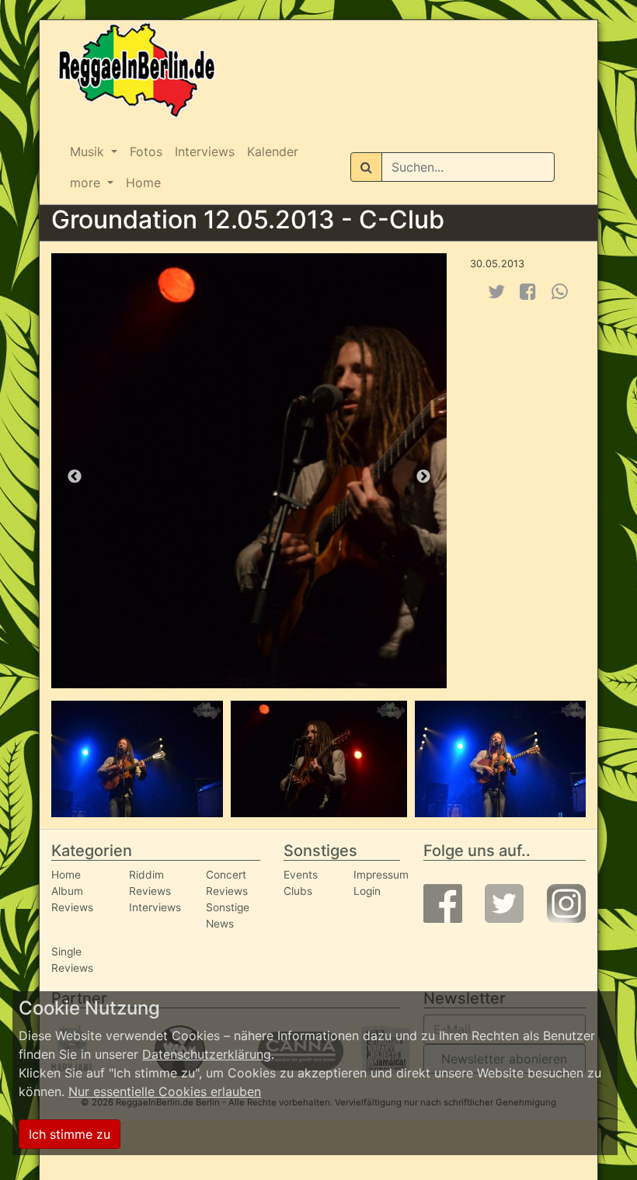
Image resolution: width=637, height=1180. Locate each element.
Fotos (146, 151)
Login (367, 891)
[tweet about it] (496, 291)
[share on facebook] (527, 291)
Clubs (298, 891)
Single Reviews (72, 959)
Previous (74, 477)
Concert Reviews (227, 882)
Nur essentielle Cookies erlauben (164, 1091)
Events (301, 874)
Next (423, 477)
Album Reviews (72, 899)
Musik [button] (89, 151)
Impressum (381, 874)
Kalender (272, 151)
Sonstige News (227, 915)
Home (143, 182)
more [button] (87, 182)
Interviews (205, 151)
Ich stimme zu (69, 1134)
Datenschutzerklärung (206, 1054)
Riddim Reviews (150, 882)
